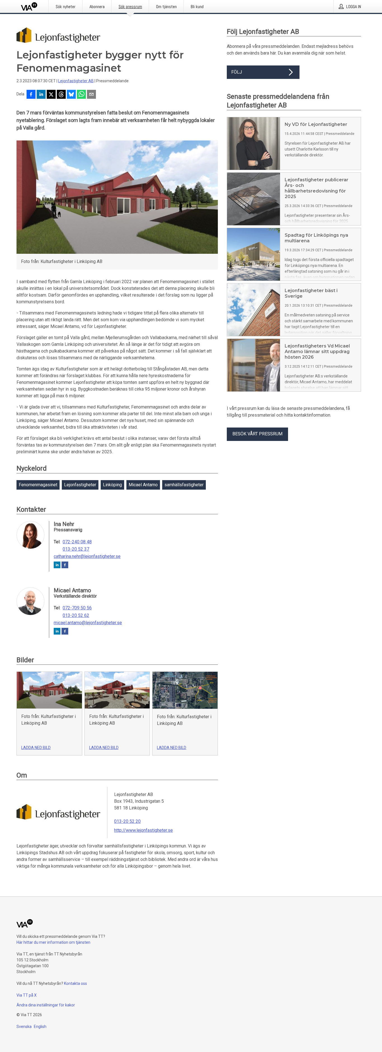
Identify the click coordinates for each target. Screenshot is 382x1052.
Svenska (24, 1026)
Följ (236, 72)
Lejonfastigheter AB (76, 81)
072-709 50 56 (77, 607)
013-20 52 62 (76, 615)
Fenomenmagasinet (38, 484)
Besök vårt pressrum (257, 433)
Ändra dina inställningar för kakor (45, 1005)
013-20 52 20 (127, 821)
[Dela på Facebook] (31, 95)
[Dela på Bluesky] (71, 95)
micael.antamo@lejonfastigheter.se (88, 622)
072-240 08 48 (77, 541)
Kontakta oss (75, 983)
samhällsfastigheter (184, 484)
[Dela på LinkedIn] (41, 95)
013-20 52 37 (76, 549)
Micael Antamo (143, 484)
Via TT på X (26, 995)
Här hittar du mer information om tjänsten (53, 942)
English (40, 1026)
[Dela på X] (51, 95)
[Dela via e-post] (91, 95)
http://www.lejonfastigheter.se (143, 830)
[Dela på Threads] (61, 95)
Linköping (112, 484)
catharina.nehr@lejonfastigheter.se (87, 556)
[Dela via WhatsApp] (81, 95)
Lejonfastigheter (80, 484)
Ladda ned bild (36, 747)
